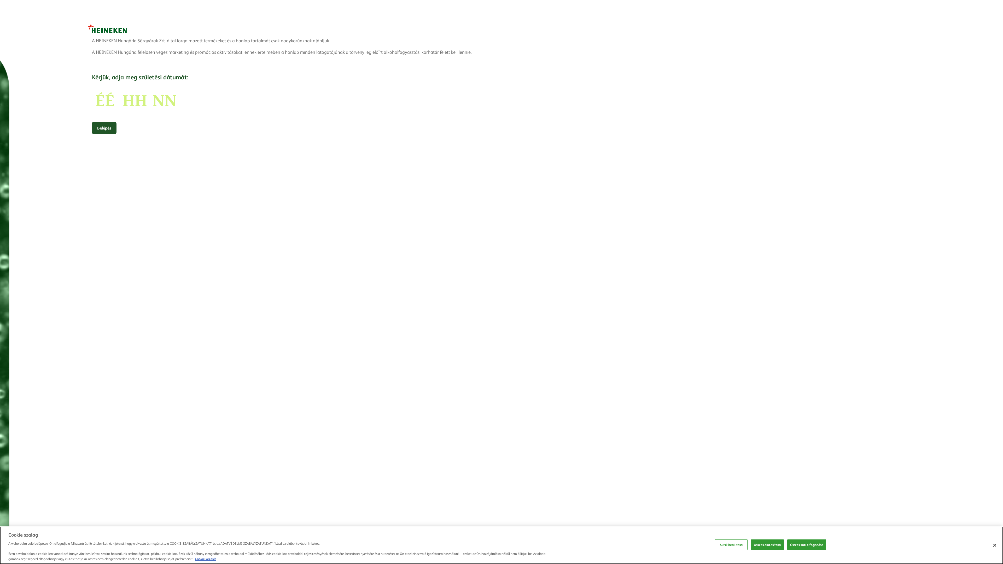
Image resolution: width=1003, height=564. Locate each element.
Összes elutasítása (767, 544)
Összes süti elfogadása (807, 544)
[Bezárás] (994, 545)
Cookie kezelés (205, 558)
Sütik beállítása (731, 544)
